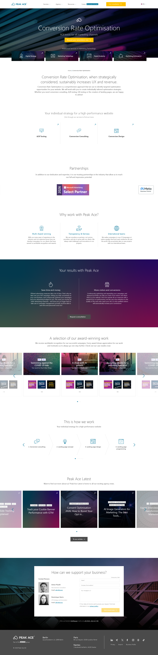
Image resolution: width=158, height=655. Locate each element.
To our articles (78, 539)
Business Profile (131, 644)
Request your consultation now (78, 40)
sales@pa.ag (59, 590)
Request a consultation (78, 317)
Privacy (113, 644)
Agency (58, 4)
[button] (144, 376)
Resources (71, 4)
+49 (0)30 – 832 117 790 (91, 621)
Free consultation (114, 4)
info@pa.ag (74, 621)
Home (69, 70)
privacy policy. (94, 606)
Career (90, 4)
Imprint (120, 644)
